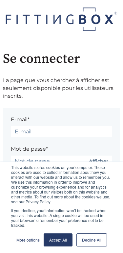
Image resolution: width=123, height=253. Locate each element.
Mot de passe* (29, 149)
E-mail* (20, 119)
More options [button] (28, 240)
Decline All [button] (91, 240)
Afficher (98, 161)
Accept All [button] (58, 240)
